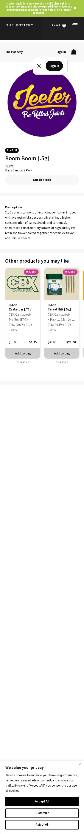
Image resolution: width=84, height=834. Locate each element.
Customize (42, 813)
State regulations (18, 4)
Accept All (42, 801)
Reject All (42, 824)
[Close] (79, 764)
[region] (42, 797)
